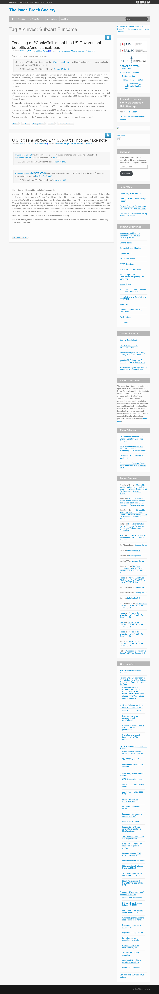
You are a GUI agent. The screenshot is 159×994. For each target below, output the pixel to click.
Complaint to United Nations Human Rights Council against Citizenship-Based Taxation (133, 29)
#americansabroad (23, 154)
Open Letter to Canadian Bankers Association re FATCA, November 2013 (133, 465)
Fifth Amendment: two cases (133, 860)
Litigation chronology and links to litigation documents (133, 86)
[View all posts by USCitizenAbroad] (49, 51)
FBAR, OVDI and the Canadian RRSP (130, 800)
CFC (15, 124)
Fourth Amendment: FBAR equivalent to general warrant (132, 845)
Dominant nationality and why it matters (132, 975)
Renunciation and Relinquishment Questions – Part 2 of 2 (133, 290)
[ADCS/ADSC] (133, 47)
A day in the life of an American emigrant (130, 946)
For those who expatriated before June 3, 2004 (132, 911)
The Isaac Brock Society (32, 10)
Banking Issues (126, 242)
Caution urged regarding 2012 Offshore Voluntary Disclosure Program (131, 438)
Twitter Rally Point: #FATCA (130, 193)
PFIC (51, 124)
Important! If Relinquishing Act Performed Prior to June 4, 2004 (132, 361)
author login (52, 19)
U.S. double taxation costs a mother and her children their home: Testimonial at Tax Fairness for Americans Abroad (133, 489)
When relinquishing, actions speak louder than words (133, 918)
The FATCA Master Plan (131, 759)
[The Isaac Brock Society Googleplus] (137, 2)
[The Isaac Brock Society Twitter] (148, 2)
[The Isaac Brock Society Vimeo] (144, 2)
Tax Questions (125, 317)
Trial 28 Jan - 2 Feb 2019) (132, 79)
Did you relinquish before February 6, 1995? (132, 904)
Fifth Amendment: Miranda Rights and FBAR (132, 867)
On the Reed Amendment (132, 897)
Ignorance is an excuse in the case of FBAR (132, 815)
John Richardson (130, 111)
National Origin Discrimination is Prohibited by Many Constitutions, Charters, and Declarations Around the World (133, 681)
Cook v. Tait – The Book (131, 710)
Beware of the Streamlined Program (130, 671)
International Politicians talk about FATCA (133, 765)
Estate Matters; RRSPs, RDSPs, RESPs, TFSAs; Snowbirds (132, 353)
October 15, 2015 (61, 69)
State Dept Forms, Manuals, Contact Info (131, 310)
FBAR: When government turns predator (132, 774)
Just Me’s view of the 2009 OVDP (132, 793)
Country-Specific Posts (129, 340)
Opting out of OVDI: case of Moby (133, 785)
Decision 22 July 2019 (130, 76)
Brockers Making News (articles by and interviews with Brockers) (133, 368)
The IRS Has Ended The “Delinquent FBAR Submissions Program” (133, 537)
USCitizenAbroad (42, 51)
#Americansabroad (61, 62)
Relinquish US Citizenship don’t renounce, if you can (132, 893)
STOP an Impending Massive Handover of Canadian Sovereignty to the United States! (133, 448)
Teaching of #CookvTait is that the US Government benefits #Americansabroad (56, 45)
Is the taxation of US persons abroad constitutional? (130, 718)
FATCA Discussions (127, 258)
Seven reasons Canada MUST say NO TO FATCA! (132, 752)
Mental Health (125, 284)
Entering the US (126, 253)
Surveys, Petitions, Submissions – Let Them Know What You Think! (133, 207)
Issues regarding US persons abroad (71, 51)
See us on (121, 135)
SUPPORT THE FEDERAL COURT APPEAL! (130, 67)
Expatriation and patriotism (132, 932)
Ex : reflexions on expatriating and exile (130, 939)
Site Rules (124, 304)
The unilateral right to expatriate (130, 953)
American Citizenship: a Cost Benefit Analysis (131, 961)
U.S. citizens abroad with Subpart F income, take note (59, 140)
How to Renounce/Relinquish (131, 269)
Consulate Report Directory (130, 248)
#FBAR (43, 173)
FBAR (25, 124)
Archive (64, 19)
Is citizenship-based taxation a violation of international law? (131, 706)
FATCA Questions (127, 264)
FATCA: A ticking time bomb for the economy (133, 747)
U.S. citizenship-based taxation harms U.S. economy (131, 737)
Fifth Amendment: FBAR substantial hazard (131, 854)
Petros (122, 535)
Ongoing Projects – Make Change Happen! (133, 199)
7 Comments (87, 143)
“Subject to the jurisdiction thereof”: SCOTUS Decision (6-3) (133, 605)
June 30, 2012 (60, 161)
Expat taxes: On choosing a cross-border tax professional (133, 727)
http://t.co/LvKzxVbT (24, 157)
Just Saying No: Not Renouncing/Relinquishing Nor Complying (132, 276)
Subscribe (126, 173)
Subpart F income (65, 124)
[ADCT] (133, 58)
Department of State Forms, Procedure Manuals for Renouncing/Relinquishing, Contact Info (132, 527)
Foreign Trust (38, 124)
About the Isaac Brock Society (30, 19)
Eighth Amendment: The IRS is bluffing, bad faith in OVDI (132, 883)
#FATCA (56, 157)
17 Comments (90, 51)
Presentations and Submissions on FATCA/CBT (133, 298)
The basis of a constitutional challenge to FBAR (133, 837)
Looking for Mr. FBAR (130, 821)
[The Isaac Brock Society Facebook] (141, 2)
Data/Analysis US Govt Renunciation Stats (129, 346)
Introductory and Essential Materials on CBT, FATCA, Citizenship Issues (130, 235)
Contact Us (124, 322)
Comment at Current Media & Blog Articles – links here (133, 214)
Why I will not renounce (131, 967)
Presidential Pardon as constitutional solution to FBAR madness (131, 829)
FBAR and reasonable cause (131, 807)
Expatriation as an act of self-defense (131, 926)
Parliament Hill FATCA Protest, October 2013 (131, 456)
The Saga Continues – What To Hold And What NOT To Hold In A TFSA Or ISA (133, 569)
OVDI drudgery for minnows (133, 779)
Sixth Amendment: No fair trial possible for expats (132, 874)
